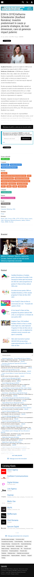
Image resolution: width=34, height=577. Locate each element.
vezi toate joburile (17, 455)
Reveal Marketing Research (9, 167)
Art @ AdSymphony (7, 452)
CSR (6, 218)
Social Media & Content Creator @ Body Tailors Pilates (16, 388)
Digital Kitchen (12, 482)
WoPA (9, 508)
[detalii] (23, 361)
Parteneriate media (23, 569)
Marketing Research (15, 220)
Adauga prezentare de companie (18, 536)
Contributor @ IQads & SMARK (9, 570)
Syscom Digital (13, 526)
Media (23, 220)
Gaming (3, 546)
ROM (14, 186)
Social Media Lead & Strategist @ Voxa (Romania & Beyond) (15, 431)
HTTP (17, 218)
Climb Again (5, 164)
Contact (3, 572)
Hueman (10, 495)
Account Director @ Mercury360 (10, 411)
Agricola (4, 173)
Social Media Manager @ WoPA (10, 383)
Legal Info (8, 572)
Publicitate (9, 471)
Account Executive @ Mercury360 (11, 421)
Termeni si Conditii (5, 574)
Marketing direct (19, 546)
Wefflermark (12, 514)
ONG (14, 209)
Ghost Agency (12, 470)
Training (3, 557)
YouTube (11, 222)
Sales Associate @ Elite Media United (12, 426)
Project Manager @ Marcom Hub (10, 370)
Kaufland (4, 184)
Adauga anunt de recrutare (18, 458)
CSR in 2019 (5, 159)
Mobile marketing (5, 548)
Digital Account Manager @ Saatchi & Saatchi (14, 447)
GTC (29, 176)
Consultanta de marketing (7, 541)
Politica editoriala (13, 569)
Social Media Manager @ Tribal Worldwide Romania (15, 398)
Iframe (26, 218)
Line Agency (12, 489)
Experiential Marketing (20, 528)
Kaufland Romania (16, 164)
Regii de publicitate (15, 555)
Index (2, 220)
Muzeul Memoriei (22, 184)
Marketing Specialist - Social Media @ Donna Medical (16, 358)
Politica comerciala (22, 570)
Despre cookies (15, 574)
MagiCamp (12, 184)
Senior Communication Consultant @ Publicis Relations (16, 407)
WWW (6, 222)
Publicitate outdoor (6, 555)
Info (4, 142)
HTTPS (22, 218)
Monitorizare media (15, 548)
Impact (30, 218)
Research (23, 555)
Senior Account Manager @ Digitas (11, 378)
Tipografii (29, 555)
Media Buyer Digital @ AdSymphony (11, 442)
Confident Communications (17, 476)
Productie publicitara (13, 550)
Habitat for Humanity (7, 178)
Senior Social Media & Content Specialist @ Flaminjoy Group (16, 373)
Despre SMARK (5, 569)
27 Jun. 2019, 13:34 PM (7, 37)
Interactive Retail (29, 528)
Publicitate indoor (11, 553)
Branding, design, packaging (18, 497)
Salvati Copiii (22, 186)
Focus (16, 37)
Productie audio (27, 548)
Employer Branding (6, 544)
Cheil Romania (12, 520)
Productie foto (5, 550)
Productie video (23, 550)
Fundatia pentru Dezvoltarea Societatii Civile (13, 176)
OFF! (3, 186)
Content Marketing (19, 541)
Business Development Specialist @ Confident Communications (14, 364)
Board (2, 218)
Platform (28, 220)
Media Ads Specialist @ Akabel (10, 437)
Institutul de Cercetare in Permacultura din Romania (15, 181)
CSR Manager (5, 203)
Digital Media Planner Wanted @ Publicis (13, 403)
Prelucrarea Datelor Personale (18, 572)
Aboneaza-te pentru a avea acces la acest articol (17, 127)
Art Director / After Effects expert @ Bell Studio (14, 393)
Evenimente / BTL (16, 509)
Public (2, 222)
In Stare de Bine (6, 192)
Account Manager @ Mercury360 (11, 416)
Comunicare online (11, 484)
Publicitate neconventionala (23, 553)
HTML (14, 218)
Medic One (11, 501)
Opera (9, 186)
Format (10, 218)
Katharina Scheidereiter (8, 198)
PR (8, 478)
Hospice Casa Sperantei (22, 178)
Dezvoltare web (27, 541)
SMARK (21, 37)
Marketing (9, 209)
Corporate (3, 209)
